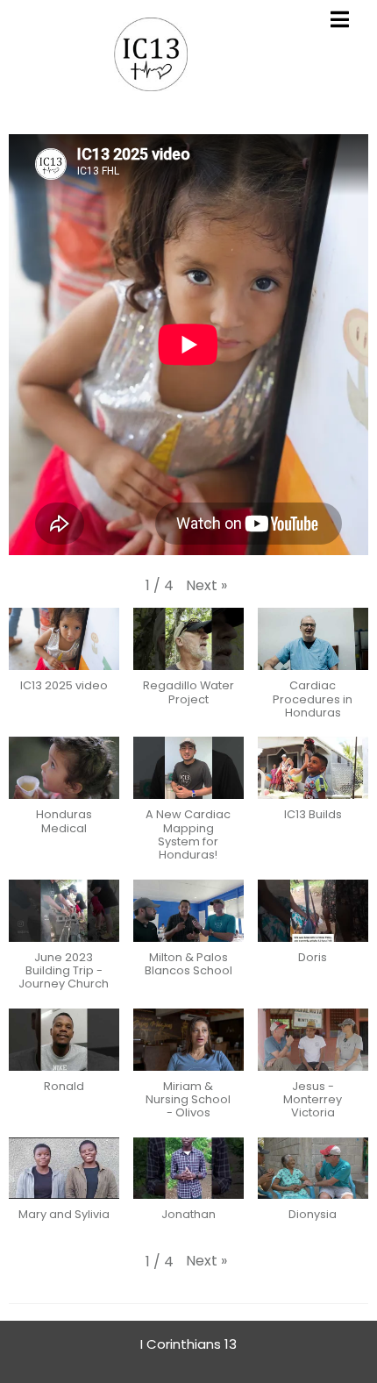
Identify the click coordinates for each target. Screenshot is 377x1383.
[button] (206, 586)
